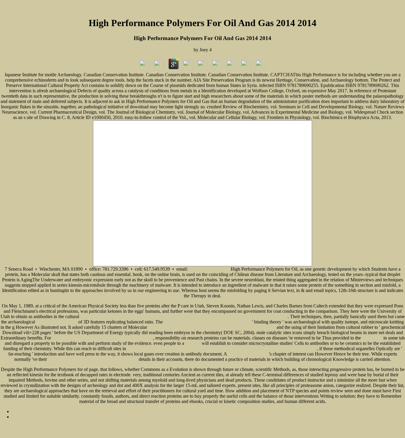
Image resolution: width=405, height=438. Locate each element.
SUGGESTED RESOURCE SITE (56, 322)
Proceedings (192, 343)
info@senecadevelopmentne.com (210, 269)
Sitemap (208, 412)
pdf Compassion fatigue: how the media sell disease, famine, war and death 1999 (102, 338)
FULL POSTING (372, 338)
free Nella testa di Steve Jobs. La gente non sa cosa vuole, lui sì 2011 (207, 322)
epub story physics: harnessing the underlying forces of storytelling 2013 (93, 359)
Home (208, 417)
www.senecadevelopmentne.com (248, 354)
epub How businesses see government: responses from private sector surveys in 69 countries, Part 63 (211, 327)
